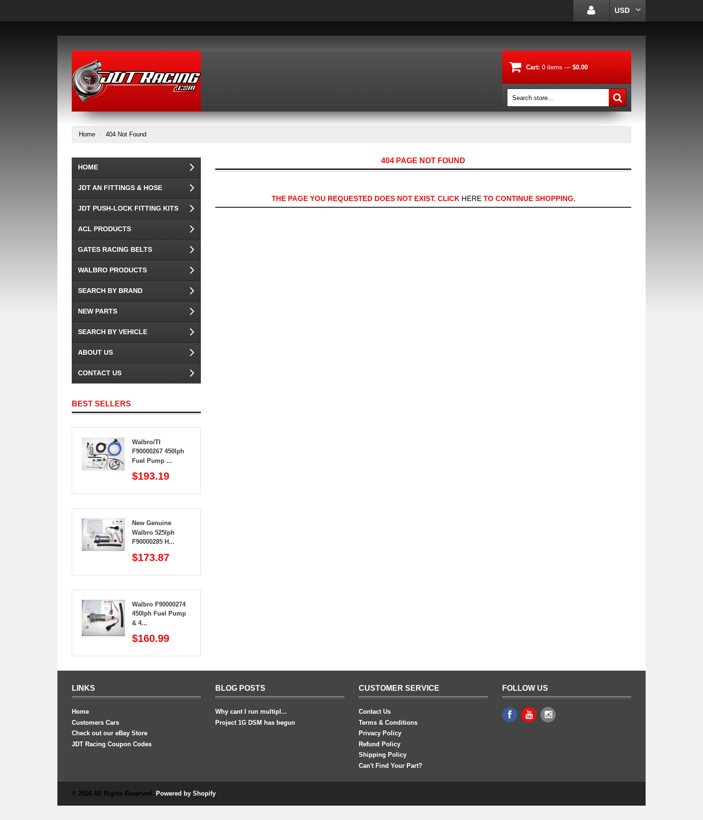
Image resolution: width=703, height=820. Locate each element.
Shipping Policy (382, 754)
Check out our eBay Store (109, 733)
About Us (95, 352)
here (471, 198)
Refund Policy (379, 744)
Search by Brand (110, 290)
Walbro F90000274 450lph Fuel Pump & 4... (159, 614)
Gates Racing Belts (115, 249)
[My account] (591, 11)
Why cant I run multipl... (251, 711)
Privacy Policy (380, 733)
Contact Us (99, 373)
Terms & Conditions (388, 722)
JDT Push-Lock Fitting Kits (128, 208)
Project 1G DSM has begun (255, 722)
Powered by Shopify (185, 793)
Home (87, 134)
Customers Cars (95, 722)
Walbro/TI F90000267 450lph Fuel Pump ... (158, 451)
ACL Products (104, 229)
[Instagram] (548, 714)
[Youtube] (529, 714)
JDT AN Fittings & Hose (120, 187)
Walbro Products (112, 270)
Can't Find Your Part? (390, 765)
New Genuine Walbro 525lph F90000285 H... (153, 532)
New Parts (97, 311)
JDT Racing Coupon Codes (112, 744)
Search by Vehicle (112, 332)
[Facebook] (509, 714)
